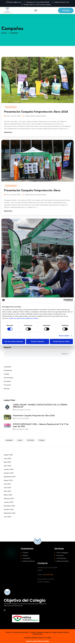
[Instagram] (4, 610)
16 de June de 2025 (13, 195)
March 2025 (8, 495)
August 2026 (8, 455)
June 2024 (7, 517)
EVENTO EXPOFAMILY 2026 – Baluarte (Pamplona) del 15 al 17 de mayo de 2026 (40, 425)
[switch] (28, 329)
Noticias (6, 388)
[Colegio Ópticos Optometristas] (7, 10)
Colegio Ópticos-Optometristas (35, 116)
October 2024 (9, 509)
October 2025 (9, 473)
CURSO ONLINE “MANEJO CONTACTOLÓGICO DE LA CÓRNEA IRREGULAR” (40, 406)
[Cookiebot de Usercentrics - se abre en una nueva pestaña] (65, 300)
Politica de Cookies (43, 641)
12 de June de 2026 (22, 418)
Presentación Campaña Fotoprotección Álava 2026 (34, 416)
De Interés (7, 381)
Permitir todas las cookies (61, 341)
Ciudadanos (8, 370)
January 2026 (8, 469)
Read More (8, 132)
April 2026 (7, 466)
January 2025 (8, 502)
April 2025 (7, 491)
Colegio (6, 374)
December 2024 (9, 506)
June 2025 (7, 487)
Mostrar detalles (64, 335)
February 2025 (9, 498)
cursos (20, 440)
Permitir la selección (37, 341)
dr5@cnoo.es (17, 2)
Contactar (66, 10)
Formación (7, 385)
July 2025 (7, 484)
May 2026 (7, 462)
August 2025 (8, 480)
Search (7, 347)
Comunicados (8, 378)
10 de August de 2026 (22, 410)
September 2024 (9, 513)
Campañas (14, 33)
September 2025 (9, 477)
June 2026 (7, 458)
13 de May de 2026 (21, 429)
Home (4, 33)
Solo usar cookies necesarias (13, 341)
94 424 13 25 (64, 2)
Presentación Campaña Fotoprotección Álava (32, 190)
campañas (9, 440)
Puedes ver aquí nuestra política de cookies (24, 318)
